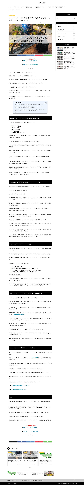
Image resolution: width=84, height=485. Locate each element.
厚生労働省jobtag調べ (19, 314)
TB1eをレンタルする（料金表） (30, 60)
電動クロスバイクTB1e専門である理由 (23, 7)
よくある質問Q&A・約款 (14, 9)
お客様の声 (66, 29)
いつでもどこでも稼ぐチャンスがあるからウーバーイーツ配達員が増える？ (30, 109)
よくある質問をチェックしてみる (18, 389)
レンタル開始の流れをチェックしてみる (20, 385)
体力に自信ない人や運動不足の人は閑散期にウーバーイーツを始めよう (29, 106)
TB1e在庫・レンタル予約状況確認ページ (56, 7)
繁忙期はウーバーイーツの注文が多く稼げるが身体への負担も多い (28, 104)
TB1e (66, 26)
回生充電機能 (36, 357)
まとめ (16, 112)
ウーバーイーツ (11, 15)
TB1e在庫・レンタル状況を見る (30, 64)
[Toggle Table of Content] (44, 103)
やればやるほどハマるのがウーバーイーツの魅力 (25, 107)
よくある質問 (14, 483)
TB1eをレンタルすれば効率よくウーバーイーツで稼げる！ (27, 110)
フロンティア (66, 36)
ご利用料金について (39, 7)
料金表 (9, 483)
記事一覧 (66, 39)
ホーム (9, 7)
